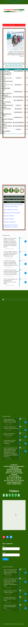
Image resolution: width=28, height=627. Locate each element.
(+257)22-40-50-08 (9, 1)
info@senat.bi (15, 2)
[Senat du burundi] (11, 496)
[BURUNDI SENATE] (14, 10)
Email (3, 552)
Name (3, 546)
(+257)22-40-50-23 (19, 1)
